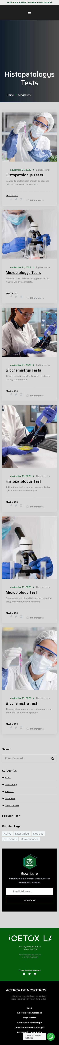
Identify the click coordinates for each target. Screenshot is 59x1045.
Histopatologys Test (23, 481)
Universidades (12, 805)
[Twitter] (29, 973)
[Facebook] (23, 973)
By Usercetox (43, 170)
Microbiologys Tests (23, 272)
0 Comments (37, 200)
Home (10, 95)
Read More (12, 195)
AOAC (8, 777)
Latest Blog (11, 784)
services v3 (24, 95)
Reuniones (10, 798)
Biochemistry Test (21, 703)
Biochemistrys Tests (23, 370)
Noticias (9, 791)
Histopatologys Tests (24, 175)
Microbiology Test (21, 592)
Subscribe (29, 900)
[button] (29, 13)
